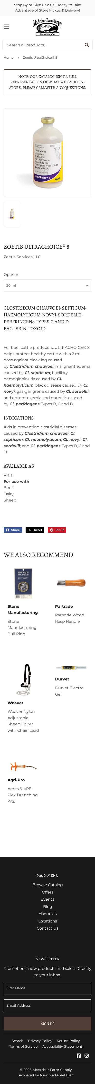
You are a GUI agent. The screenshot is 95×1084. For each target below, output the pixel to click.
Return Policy (68, 1041)
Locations (47, 921)
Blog (47, 906)
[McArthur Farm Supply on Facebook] (79, 1056)
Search (17, 1041)
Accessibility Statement (62, 1046)
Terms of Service (23, 1046)
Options (11, 274)
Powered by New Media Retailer (46, 1075)
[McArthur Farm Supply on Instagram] (87, 1056)
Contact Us (47, 928)
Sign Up (47, 1023)
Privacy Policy (40, 1041)
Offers (47, 892)
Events (47, 899)
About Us (47, 913)
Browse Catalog (47, 884)
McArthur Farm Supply (52, 1070)
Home (9, 57)
